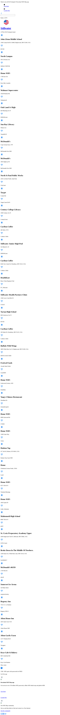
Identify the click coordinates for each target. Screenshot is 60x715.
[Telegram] (5, 714)
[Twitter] (3, 714)
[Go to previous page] (1, 13)
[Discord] (1, 714)
